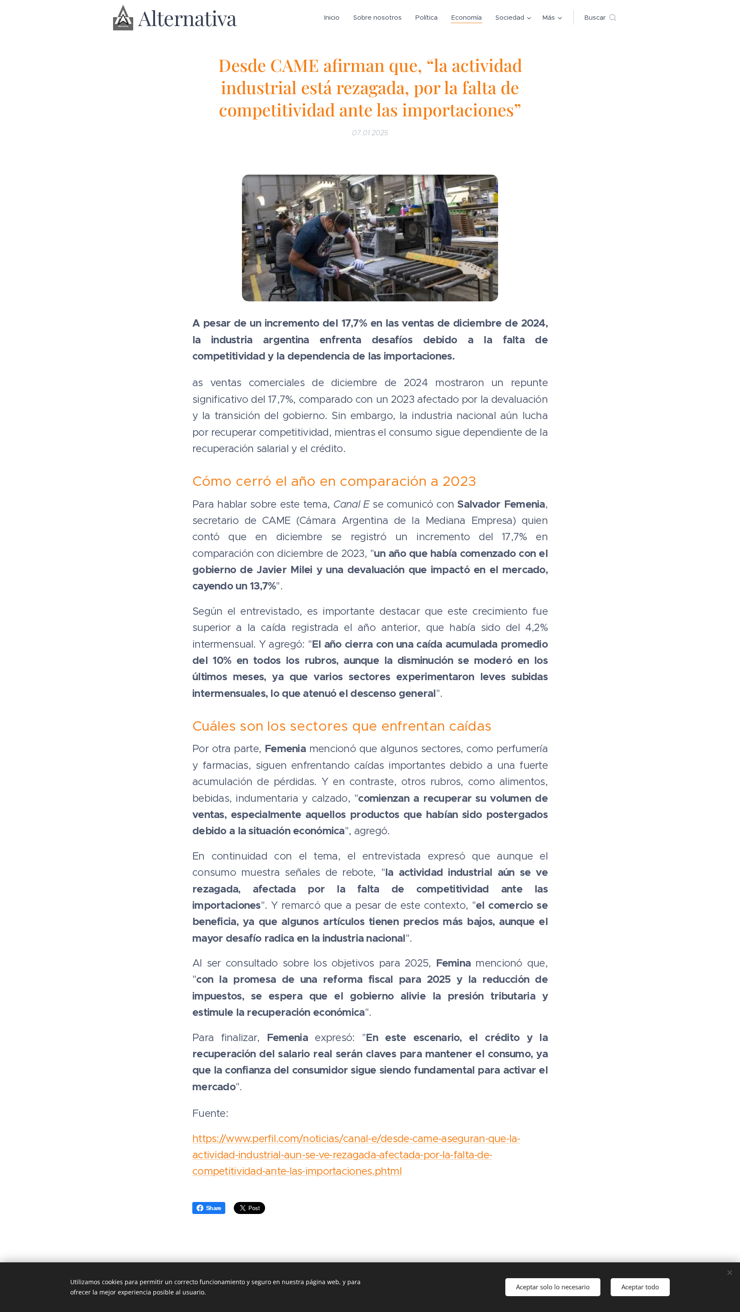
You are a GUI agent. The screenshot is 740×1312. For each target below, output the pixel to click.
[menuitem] (334, 17)
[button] (600, 17)
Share (213, 1208)
